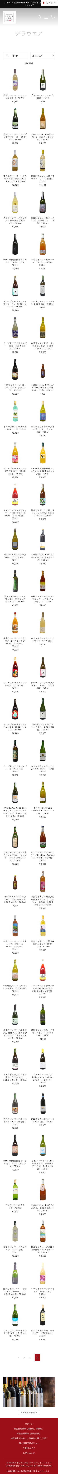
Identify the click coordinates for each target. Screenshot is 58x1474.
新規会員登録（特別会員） (29, 1433)
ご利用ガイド (29, 1448)
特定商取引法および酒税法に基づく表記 (29, 1438)
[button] (49, 3)
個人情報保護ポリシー (29, 1443)
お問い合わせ (29, 1453)
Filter (14, 55)
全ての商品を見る (29, 1412)
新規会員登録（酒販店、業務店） (29, 1428)
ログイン (29, 1423)
